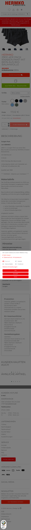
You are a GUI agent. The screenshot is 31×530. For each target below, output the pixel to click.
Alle (15, 270)
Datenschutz (5, 519)
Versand (4, 455)
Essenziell (7, 261)
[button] (12, 101)
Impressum (5, 516)
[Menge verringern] (9, 126)
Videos (3, 434)
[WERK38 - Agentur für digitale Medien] (20, 508)
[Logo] (15, 3)
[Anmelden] (13, 10)
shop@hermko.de (7, 398)
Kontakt (4, 445)
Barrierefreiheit (6, 521)
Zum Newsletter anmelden (15, 502)
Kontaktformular (10, 404)
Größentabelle (25, 96)
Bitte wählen (16, 93)
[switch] (3, 528)
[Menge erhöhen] (9, 123)
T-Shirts (3, 424)
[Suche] (27, 14)
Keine (15, 277)
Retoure (4, 450)
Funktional (20, 264)
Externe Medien (9, 264)
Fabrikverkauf (5, 429)
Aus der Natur (5, 432)
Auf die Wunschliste (15, 75)
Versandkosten (17, 118)
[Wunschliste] (9, 10)
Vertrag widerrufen (8, 459)
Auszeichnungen (7, 437)
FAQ (2, 452)
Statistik (20, 261)
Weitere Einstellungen (9, 267)
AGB (2, 511)
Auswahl (15, 273)
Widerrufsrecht (6, 514)
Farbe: (5, 103)
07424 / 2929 (5, 410)
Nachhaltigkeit (6, 427)
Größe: (4, 93)
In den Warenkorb (19, 124)
